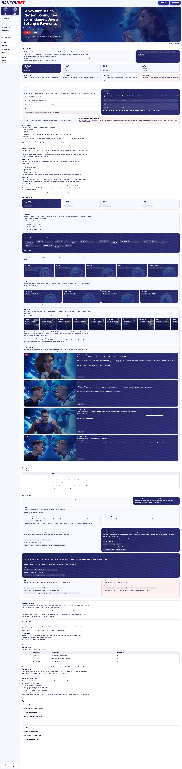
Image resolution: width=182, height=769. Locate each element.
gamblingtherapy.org (55, 37)
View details (35, 32)
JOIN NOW (27, 32)
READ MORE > (80, 377)
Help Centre (14, 765)
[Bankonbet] (13, 2)
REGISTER (175, 3)
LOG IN (163, 3)
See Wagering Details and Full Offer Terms (114, 361)
